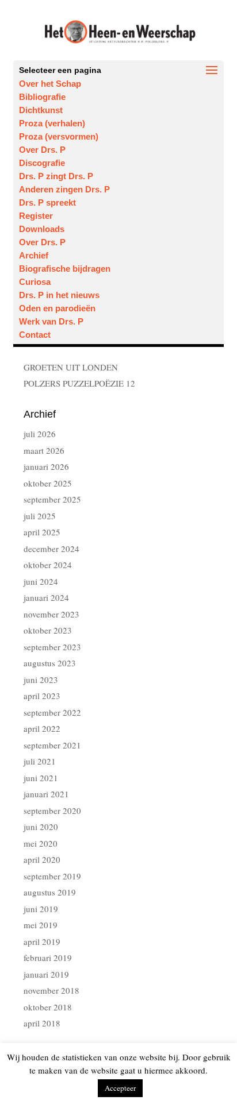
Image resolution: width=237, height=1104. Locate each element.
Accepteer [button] (120, 1088)
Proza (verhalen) (52, 123)
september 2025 (52, 499)
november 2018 (51, 990)
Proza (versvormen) (58, 136)
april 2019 (42, 941)
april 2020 (42, 859)
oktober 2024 (48, 564)
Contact (35, 334)
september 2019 (52, 876)
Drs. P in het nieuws (59, 295)
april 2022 (42, 728)
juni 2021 (41, 777)
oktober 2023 (48, 630)
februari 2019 (48, 957)
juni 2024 (41, 581)
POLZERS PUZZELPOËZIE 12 (79, 383)
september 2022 (52, 712)
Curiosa (35, 282)
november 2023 (51, 614)
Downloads (41, 229)
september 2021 (52, 745)
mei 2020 (41, 843)
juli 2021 (40, 761)
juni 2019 (41, 908)
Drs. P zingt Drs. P (56, 176)
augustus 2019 (50, 892)
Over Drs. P (42, 150)
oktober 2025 (48, 483)
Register (36, 216)
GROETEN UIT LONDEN (71, 367)
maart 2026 (44, 450)
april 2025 (42, 532)
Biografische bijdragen (64, 268)
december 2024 (51, 548)
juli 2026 (40, 433)
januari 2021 (46, 794)
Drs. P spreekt (47, 202)
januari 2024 (46, 597)
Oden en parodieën (57, 308)
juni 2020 (41, 826)
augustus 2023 (50, 663)
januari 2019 (46, 974)
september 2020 (52, 810)
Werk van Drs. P (51, 321)
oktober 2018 (48, 1007)
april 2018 (42, 1023)
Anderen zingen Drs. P (64, 189)
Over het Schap (50, 83)
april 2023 (42, 695)
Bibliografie (42, 97)
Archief (33, 255)
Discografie (42, 163)
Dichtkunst (41, 110)
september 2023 (52, 647)
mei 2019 (41, 925)
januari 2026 (46, 466)
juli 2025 (40, 516)
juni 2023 (41, 679)
